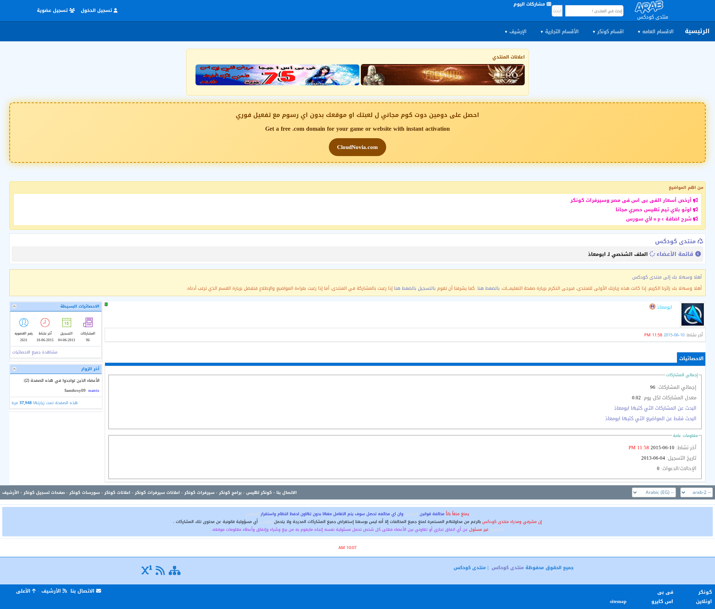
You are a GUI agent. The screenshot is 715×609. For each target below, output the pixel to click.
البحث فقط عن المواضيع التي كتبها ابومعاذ (650, 418)
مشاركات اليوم (530, 4)
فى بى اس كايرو (662, 596)
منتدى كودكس (675, 241)
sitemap (619, 601)
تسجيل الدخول (97, 10)
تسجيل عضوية (53, 10)
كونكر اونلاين (704, 596)
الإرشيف (515, 31)
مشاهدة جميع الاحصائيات (34, 352)
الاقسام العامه (655, 31)
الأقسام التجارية (559, 31)
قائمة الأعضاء (675, 254)
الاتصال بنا (286, 493)
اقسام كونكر (608, 31)
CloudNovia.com (357, 147)
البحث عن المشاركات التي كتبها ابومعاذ (655, 408)
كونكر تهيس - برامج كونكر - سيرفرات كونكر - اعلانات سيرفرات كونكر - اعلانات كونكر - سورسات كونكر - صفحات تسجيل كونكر (147, 493)
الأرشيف (10, 493)
